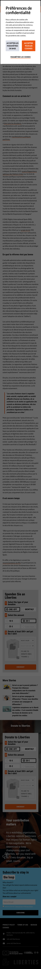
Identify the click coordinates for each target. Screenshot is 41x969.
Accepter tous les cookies (28, 45)
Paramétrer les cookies (20, 57)
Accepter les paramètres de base (12, 45)
